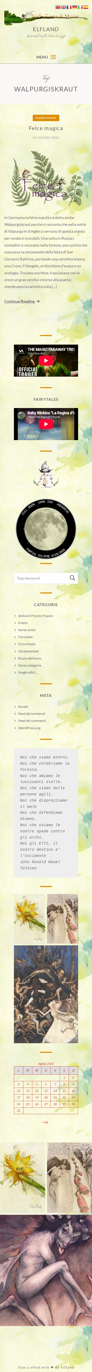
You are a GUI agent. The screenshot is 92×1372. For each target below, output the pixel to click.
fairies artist (27, 630)
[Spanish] (86, 6)
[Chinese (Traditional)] (58, 6)
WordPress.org (29, 728)
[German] (75, 6)
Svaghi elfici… (28, 672)
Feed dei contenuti (31, 713)
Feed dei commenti (32, 720)
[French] (69, 6)
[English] (64, 6)
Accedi (23, 706)
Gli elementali (28, 651)
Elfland (46, 29)
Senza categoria (29, 665)
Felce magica (46, 128)
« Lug (45, 1122)
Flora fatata (46, 117)
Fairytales (25, 637)
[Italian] (80, 6)
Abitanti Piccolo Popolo (35, 616)
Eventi (23, 623)
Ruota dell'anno (29, 658)
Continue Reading (19, 301)
